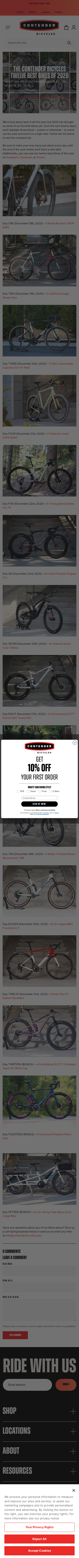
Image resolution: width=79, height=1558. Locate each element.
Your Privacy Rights (39, 1527)
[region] (39, 1521)
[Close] (74, 1490)
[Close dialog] (75, 743)
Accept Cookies (39, 1550)
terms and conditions (43, 814)
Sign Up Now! (39, 804)
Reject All (39, 1539)
